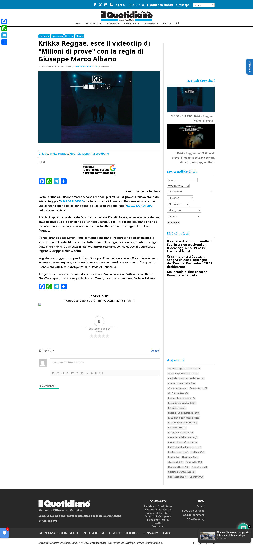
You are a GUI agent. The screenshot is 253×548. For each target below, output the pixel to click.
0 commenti (105, 66)
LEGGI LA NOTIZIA (139, 205)
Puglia (167, 23)
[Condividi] (4, 42)
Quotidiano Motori (160, 5)
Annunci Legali (177, 368)
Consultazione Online (181, 383)
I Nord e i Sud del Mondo (183, 413)
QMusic (43, 153)
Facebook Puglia (158, 519)
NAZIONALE (92, 23)
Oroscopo (182, 5)
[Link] (91, 373)
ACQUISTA (137, 5)
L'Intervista (177, 427)
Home (78, 23)
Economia (198, 388)
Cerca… (121, 5)
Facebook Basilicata (158, 509)
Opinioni (175, 462)
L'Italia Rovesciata (180, 432)
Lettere (198, 452)
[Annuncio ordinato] (72, 373)
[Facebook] (4, 21)
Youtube (157, 526)
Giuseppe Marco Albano (93, 153)
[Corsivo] (58, 373)
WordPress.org (196, 519)
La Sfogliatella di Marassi (184, 447)
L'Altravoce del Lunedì (182, 422)
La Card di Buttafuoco (182, 442)
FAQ (166, 533)
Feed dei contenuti (193, 510)
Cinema (69, 36)
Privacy (150, 533)
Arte (195, 368)
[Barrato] (67, 373)
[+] (101, 373)
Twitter (158, 523)
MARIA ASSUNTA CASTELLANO (54, 66)
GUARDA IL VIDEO (72, 201)
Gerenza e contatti (58, 533)
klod (73, 153)
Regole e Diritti (178, 467)
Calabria (111, 23)
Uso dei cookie (124, 533)
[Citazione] (82, 373)
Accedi (155, 350)
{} (96, 373)
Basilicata (130, 23)
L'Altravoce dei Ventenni (183, 418)
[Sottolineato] (62, 373)
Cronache (177, 388)
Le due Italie (178, 452)
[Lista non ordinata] (77, 373)
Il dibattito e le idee (181, 398)
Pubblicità (93, 533)
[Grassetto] (53, 373)
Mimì (173, 457)
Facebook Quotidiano (158, 506)
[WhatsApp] (4, 28)
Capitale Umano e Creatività (185, 378)
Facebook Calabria (158, 513)
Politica (194, 462)
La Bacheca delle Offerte (182, 437)
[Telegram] (4, 35)
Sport (196, 477)
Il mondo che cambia (181, 403)
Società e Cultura (181, 472)
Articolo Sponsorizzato (183, 373)
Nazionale (189, 457)
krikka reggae (58, 153)
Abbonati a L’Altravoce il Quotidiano (61, 510)
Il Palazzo (176, 408)
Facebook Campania (158, 516)
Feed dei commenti (193, 515)
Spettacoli (57, 36)
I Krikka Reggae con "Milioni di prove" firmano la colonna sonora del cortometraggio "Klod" (193, 158)
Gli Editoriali (178, 393)
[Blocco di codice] (87, 373)
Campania (149, 23)
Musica (79, 36)
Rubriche (199, 467)
